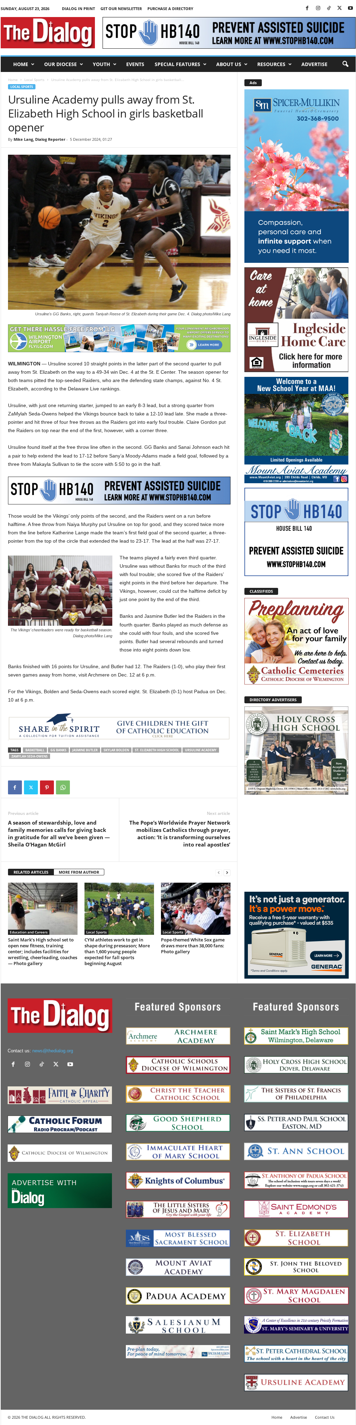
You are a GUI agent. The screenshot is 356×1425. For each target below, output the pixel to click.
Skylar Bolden (116, 750)
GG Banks (58, 750)
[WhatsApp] (63, 787)
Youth (101, 64)
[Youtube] (350, 8)
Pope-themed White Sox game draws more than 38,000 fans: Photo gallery (193, 946)
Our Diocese (60, 64)
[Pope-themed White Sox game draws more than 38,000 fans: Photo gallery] (195, 909)
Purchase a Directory (170, 8)
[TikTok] (329, 8)
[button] (345, 64)
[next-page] (227, 872)
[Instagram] (318, 8)
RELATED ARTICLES (31, 872)
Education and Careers (29, 932)
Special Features (177, 64)
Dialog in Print (78, 8)
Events (135, 64)
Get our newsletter (121, 8)
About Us (228, 64)
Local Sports (34, 79)
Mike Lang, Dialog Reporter (39, 139)
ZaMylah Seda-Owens (29, 756)
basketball (34, 750)
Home (20, 64)
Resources (271, 64)
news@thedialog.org (52, 1050)
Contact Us (324, 1417)
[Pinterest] (47, 787)
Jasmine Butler (85, 750)
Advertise (314, 64)
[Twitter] (339, 8)
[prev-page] (218, 872)
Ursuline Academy (201, 750)
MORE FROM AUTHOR (79, 872)
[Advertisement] (296, 842)
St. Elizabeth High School (157, 750)
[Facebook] (307, 8)
